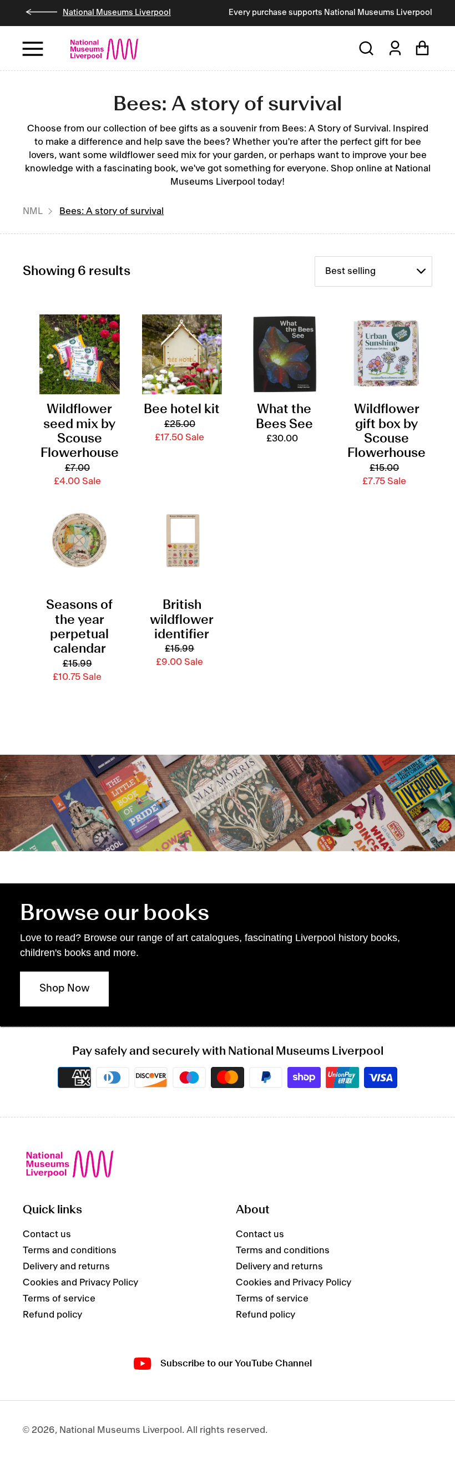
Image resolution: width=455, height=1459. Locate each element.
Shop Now (64, 988)
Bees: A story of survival (111, 211)
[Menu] (34, 48)
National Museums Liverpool (117, 12)
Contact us (47, 1234)
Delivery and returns (66, 1267)
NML (33, 211)
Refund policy (52, 1315)
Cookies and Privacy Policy (80, 1283)
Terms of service (59, 1299)
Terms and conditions (70, 1250)
